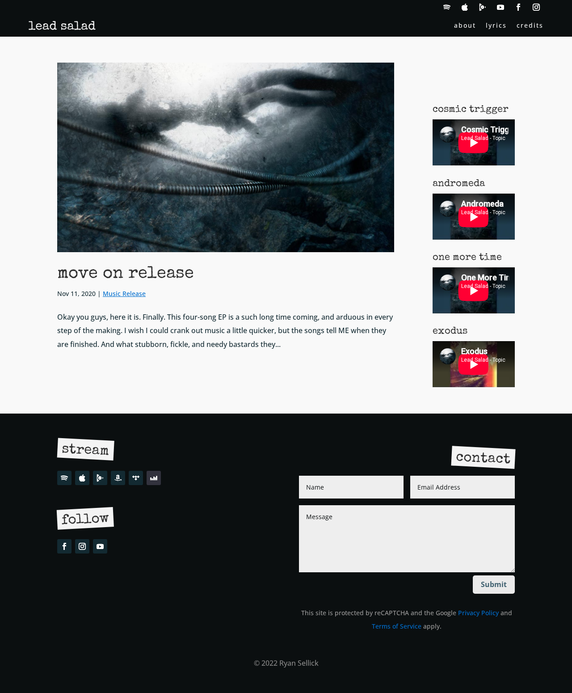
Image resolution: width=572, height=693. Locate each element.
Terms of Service (396, 626)
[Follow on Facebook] (518, 7)
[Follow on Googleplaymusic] (482, 7)
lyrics (496, 26)
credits (530, 26)
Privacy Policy (478, 612)
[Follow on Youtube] (500, 7)
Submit (494, 584)
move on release (125, 274)
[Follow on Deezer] (154, 478)
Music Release (124, 293)
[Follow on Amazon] (118, 478)
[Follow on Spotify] (447, 7)
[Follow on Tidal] (136, 478)
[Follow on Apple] (465, 7)
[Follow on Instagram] (536, 7)
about (465, 26)
